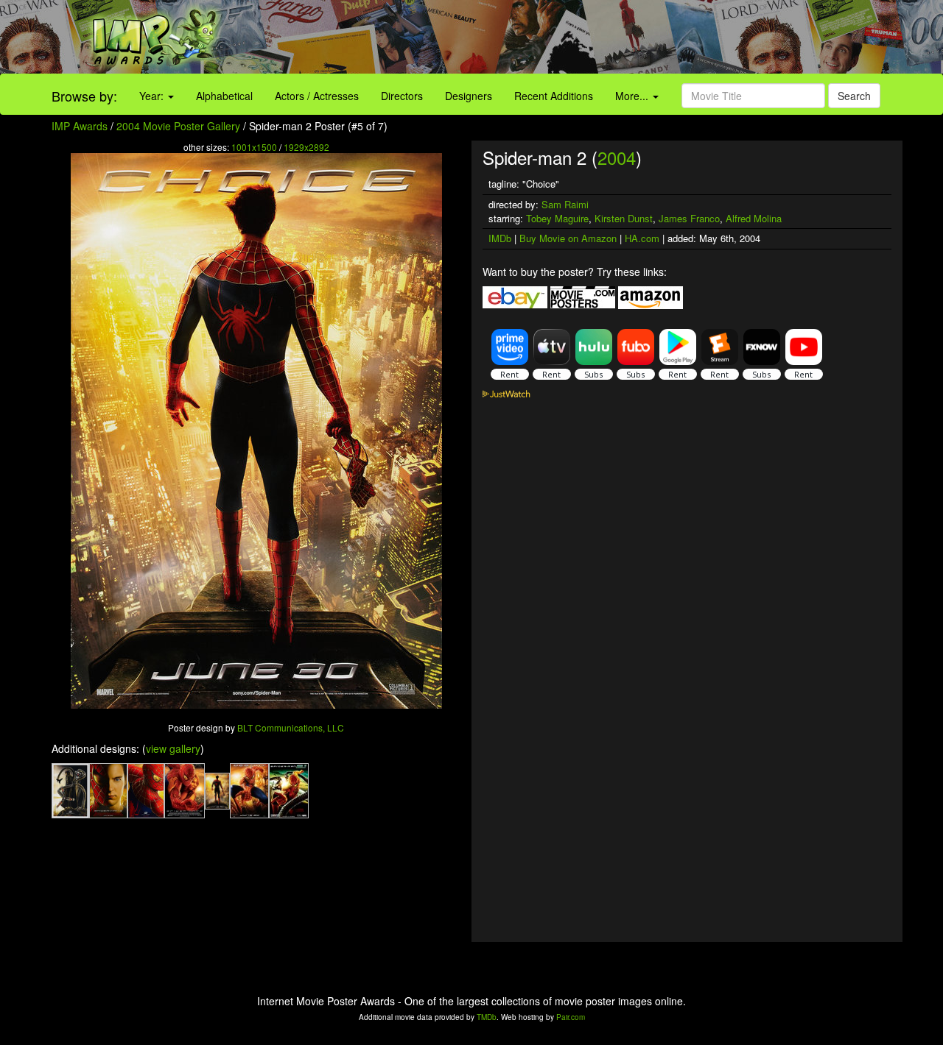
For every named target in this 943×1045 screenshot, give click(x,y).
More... (633, 95)
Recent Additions (553, 95)
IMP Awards (80, 125)
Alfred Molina (754, 218)
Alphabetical (224, 95)
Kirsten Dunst (624, 218)
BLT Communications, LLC (290, 727)
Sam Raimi (565, 204)
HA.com (642, 238)
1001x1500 (254, 147)
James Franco (689, 218)
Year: (152, 95)
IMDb (499, 238)
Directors (402, 95)
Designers (468, 95)
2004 (616, 157)
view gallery (173, 748)
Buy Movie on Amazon (568, 238)
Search (854, 95)
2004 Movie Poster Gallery (178, 125)
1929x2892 (306, 147)
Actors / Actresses (317, 95)
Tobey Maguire (557, 218)
